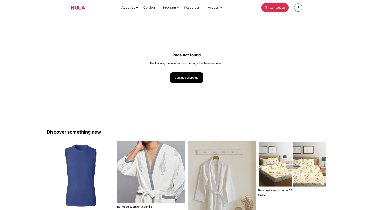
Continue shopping (187, 77)
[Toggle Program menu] (178, 7)
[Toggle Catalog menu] (157, 7)
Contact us (277, 7)
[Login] (298, 8)
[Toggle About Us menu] (137, 7)
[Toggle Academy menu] (224, 7)
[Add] (108, 203)
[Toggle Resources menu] (201, 7)
